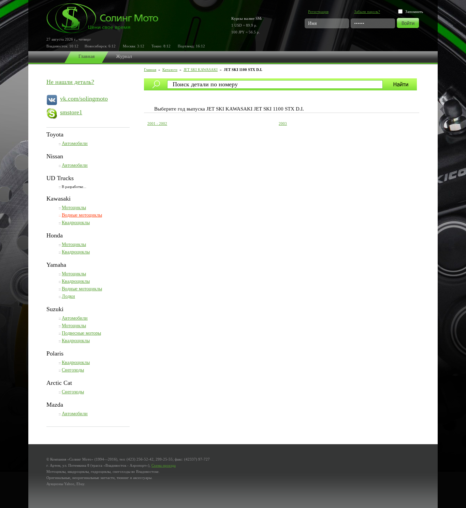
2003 (283, 123)
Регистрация (318, 12)
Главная (86, 56)
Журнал (124, 56)
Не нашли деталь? (70, 81)
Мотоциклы (74, 207)
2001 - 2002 (157, 123)
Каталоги (169, 70)
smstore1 (71, 112)
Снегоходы (73, 370)
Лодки (68, 296)
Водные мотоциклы (82, 215)
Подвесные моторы (81, 333)
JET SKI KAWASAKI (201, 70)
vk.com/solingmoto (84, 98)
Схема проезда (163, 465)
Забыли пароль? (367, 12)
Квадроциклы (76, 222)
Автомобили (75, 143)
